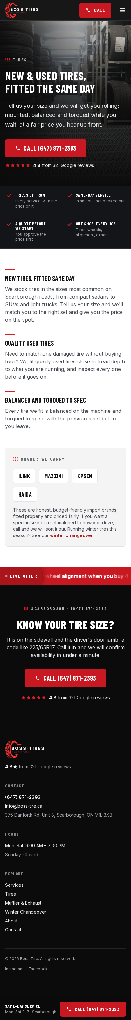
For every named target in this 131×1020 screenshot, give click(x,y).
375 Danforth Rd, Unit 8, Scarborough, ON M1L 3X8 (58, 815)
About (11, 920)
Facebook (38, 968)
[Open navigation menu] (122, 10)
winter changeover (71, 535)
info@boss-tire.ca (23, 806)
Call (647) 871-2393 (50, 148)
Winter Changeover (25, 911)
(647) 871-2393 (23, 797)
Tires (10, 894)
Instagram (14, 968)
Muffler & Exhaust (23, 903)
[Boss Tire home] (21, 10)
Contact (13, 929)
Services (14, 885)
